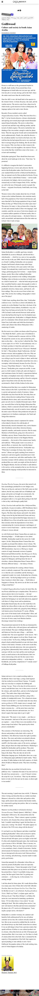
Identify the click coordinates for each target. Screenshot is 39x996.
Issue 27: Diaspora (6, 15)
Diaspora (4, 18)
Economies (13, 18)
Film (12, 14)
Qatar (21, 18)
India (18, 17)
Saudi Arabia (30, 18)
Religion (8, 17)
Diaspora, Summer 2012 (9, 972)
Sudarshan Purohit (9, 33)
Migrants (4, 19)
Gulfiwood (8, 23)
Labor (8, 19)
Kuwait (25, 17)
